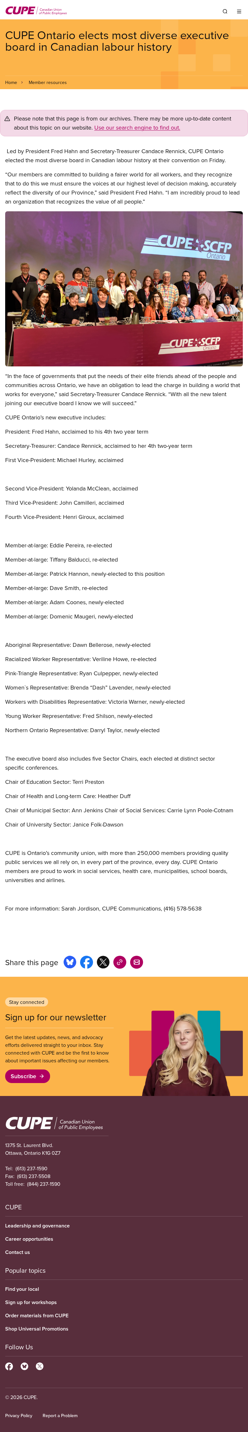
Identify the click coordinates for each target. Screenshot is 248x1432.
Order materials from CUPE (36, 1315)
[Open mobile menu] (239, 11)
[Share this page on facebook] (86, 963)
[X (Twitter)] (39, 1365)
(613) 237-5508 (33, 1176)
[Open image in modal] (124, 288)
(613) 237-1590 (31, 1168)
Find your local (22, 1289)
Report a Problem (60, 1415)
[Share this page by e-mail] (136, 963)
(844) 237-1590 (43, 1183)
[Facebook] (9, 1365)
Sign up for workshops (31, 1302)
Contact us (17, 1252)
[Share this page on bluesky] (70, 963)
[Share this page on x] (103, 963)
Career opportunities (29, 1239)
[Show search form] (225, 11)
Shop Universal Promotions (36, 1328)
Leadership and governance (37, 1225)
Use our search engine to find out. (137, 127)
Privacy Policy (18, 1415)
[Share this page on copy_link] (119, 963)
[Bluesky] (24, 1365)
